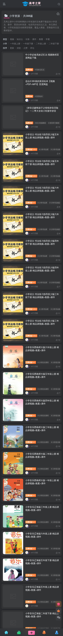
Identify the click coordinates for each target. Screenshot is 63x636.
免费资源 (29, 69)
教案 (41, 39)
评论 (32, 47)
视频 (12, 39)
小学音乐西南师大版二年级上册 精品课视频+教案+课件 (42, 455)
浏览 (19, 47)
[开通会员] (59, 611)
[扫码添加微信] (59, 617)
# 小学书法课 (43, 149)
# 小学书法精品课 (56, 202)
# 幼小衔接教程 (40, 123)
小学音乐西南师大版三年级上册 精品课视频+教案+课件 (42, 429)
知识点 (20, 39)
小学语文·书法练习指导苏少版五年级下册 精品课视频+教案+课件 (42, 162)
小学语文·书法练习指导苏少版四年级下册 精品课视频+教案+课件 (42, 242)
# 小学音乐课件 (43, 362)
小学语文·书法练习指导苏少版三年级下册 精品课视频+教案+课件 (42, 295)
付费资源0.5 (31, 149)
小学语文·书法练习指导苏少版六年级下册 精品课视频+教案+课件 (42, 216)
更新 (12, 47)
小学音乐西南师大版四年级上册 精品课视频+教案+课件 (42, 402)
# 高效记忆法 (39, 69)
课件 (34, 39)
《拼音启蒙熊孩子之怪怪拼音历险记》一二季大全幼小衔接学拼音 (41, 109)
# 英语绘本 (39, 96)
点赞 (25, 47)
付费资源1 (30, 202)
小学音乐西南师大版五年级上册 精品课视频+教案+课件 (42, 375)
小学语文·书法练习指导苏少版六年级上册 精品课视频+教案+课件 (42, 189)
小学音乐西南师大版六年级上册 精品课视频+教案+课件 (42, 349)
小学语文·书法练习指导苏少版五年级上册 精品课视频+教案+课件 (42, 136)
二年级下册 (54, 43)
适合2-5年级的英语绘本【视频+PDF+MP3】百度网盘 (40, 82)
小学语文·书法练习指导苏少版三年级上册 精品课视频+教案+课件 (42, 322)
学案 (48, 39)
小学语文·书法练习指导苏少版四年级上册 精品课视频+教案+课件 (42, 269)
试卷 (27, 39)
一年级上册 (15, 43)
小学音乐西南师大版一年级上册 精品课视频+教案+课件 (42, 482)
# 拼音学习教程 (53, 123)
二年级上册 (41, 43)
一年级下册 (28, 43)
